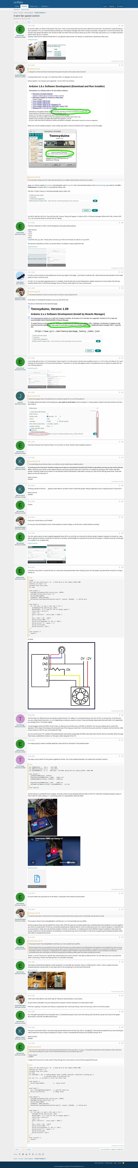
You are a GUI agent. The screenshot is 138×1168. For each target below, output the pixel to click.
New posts (17, 9)
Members (44, 6)
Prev (17, 22)
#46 (122, 962)
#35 (122, 485)
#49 (122, 1027)
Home (17, 6)
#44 (122, 909)
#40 (122, 715)
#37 (122, 517)
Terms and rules (99, 1163)
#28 (122, 222)
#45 (122, 937)
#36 (122, 501)
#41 (122, 740)
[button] (38, 6)
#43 (122, 893)
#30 (122, 288)
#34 (122, 457)
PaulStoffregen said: (34, 941)
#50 (122, 1043)
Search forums (25, 9)
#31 (122, 358)
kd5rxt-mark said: (34, 1047)
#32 (122, 392)
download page (101, 185)
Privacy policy (108, 1163)
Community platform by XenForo (69, 1166)
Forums (24, 6)
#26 (122, 25)
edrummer (18, 18)
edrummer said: (33, 69)
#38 (122, 533)
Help (115, 1163)
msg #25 (70, 185)
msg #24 (49, 185)
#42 (122, 756)
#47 (122, 995)
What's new (33, 6)
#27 (122, 65)
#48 (122, 1011)
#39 (122, 567)
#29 (122, 272)
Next (29, 22)
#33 (122, 441)
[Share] (119, 26)
